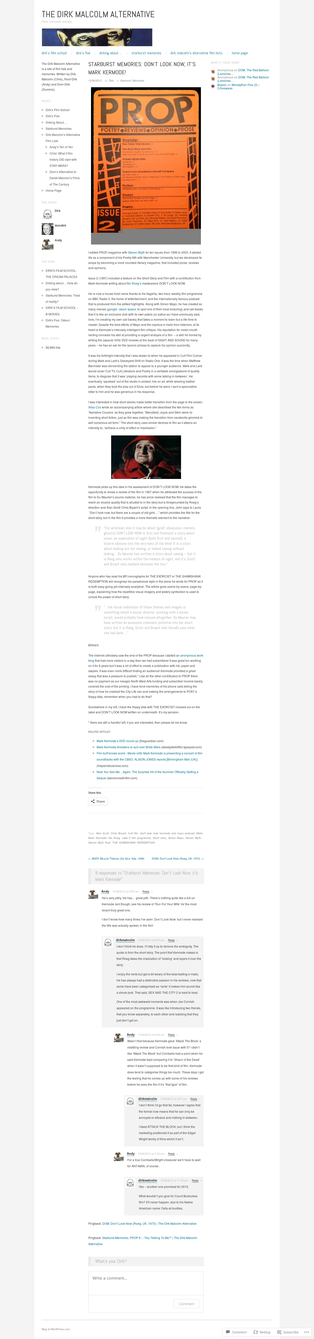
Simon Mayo (175, 838)
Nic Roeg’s (134, 283)
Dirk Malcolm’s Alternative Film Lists (196, 53)
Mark (199, 833)
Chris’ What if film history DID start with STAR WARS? (63, 159)
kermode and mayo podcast (177, 833)
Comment (186, 1304)
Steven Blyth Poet (99, 842)
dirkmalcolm (125, 940)
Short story (159, 838)
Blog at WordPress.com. (56, 1329)
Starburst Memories (146, 53)
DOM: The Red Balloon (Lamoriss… (243, 71)
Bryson (222, 85)
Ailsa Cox (95, 407)
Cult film (133, 833)
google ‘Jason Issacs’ (122, 309)
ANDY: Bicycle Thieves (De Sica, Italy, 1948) (116, 858)
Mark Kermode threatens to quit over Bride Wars (128, 747)
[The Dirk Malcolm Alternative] (97, 39)
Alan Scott (102, 833)
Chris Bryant (118, 833)
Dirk (111, 80)
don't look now (149, 833)
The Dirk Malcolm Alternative (98, 14)
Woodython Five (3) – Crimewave (238, 86)
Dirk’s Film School (54, 53)
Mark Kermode (97, 838)
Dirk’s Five (83, 53)
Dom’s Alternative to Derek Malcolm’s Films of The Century (65, 178)
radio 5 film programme (136, 838)
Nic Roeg (114, 838)
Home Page (240, 53)
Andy (105, 891)
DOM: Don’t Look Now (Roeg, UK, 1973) (178, 858)
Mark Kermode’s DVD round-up (117, 741)
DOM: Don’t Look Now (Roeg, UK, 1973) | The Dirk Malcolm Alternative (149, 1223)
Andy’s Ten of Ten (61, 147)
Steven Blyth (136, 252)
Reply (146, 891)
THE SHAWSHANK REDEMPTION (133, 842)
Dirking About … (110, 53)
